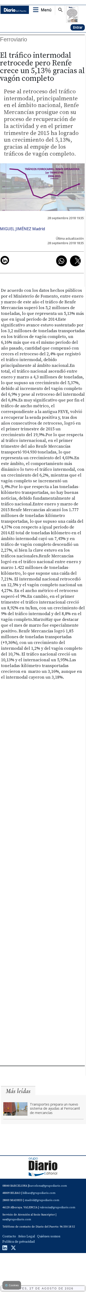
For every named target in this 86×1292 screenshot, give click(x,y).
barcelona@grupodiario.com (48, 1186)
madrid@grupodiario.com (42, 1200)
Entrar (77, 27)
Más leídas (18, 1091)
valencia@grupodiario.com (57, 1207)
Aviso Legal (26, 1236)
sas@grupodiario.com (16, 1219)
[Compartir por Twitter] (75, 260)
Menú (46, 10)
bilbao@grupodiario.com (39, 1193)
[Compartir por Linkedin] (5, 260)
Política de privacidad (18, 1242)
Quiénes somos (48, 1236)
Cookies (12, 1285)
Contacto (9, 1236)
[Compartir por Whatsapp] (61, 260)
